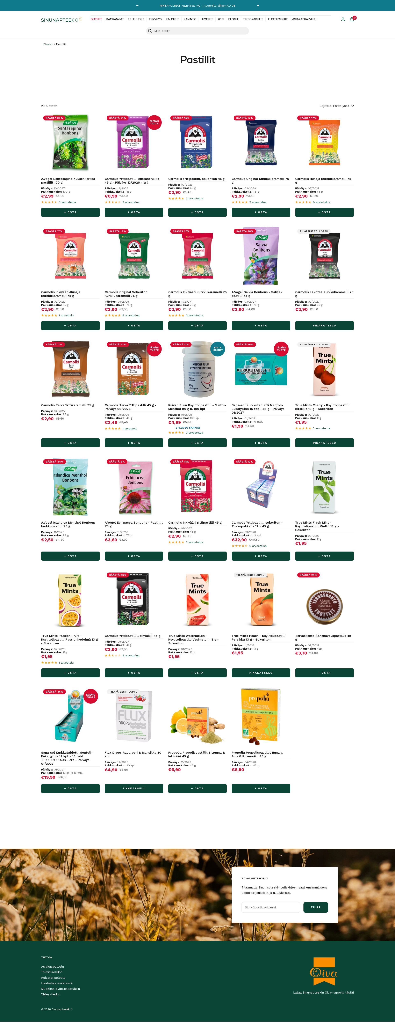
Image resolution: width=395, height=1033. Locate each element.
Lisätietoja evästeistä (57, 983)
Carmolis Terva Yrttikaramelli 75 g (67, 405)
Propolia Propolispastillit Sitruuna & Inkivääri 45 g (196, 754)
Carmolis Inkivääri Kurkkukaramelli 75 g (197, 294)
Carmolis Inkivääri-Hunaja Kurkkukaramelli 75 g (60, 294)
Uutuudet (136, 19)
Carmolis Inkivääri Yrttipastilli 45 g (195, 522)
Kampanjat (115, 19)
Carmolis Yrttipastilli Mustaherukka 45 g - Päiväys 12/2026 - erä (132, 180)
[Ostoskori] (352, 19)
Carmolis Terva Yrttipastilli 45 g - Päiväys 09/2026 (130, 407)
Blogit (233, 19)
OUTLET (96, 19)
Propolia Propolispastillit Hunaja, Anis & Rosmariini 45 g (257, 754)
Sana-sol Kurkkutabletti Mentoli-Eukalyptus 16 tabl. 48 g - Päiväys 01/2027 (258, 408)
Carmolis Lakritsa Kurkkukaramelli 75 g (324, 294)
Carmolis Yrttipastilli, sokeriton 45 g (196, 179)
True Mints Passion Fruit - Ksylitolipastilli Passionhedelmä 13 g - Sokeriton (69, 639)
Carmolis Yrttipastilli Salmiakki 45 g (132, 636)
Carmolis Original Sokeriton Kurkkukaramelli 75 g (126, 294)
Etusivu (48, 44)
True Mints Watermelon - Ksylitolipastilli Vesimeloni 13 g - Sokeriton (193, 639)
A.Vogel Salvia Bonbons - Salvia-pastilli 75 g (257, 294)
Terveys (155, 19)
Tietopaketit (253, 19)
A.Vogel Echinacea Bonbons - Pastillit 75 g (134, 524)
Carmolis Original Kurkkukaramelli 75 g (260, 180)
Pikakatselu (324, 325)
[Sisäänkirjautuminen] (343, 19)
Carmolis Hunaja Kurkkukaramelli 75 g (323, 180)
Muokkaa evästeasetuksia (60, 989)
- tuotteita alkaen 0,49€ (219, 5)
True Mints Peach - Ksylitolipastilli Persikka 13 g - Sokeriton (258, 637)
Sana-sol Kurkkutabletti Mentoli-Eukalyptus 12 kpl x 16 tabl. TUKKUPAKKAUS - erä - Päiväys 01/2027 (67, 758)
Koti (221, 19)
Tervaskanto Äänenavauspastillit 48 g (323, 637)
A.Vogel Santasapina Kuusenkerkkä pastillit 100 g (68, 180)
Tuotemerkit (278, 19)
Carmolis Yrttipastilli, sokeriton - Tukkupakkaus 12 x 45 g (257, 524)
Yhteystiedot (50, 994)
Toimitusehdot (51, 972)
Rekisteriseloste (53, 978)
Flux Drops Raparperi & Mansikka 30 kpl (133, 754)
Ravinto (190, 19)
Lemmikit (207, 19)
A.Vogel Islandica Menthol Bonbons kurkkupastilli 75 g (68, 524)
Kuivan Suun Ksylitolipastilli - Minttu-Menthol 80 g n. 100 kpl (197, 407)
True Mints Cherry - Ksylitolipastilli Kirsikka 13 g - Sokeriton (322, 407)
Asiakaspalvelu (304, 19)
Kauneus (172, 19)
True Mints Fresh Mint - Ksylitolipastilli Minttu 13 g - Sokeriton (317, 526)
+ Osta (70, 212)
